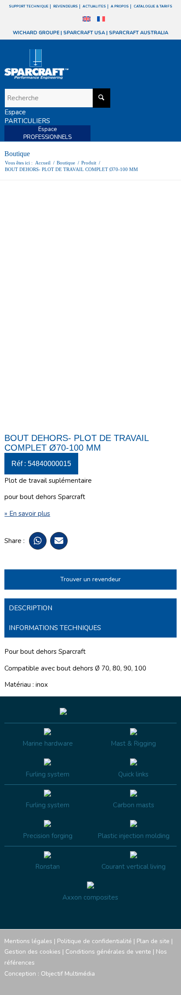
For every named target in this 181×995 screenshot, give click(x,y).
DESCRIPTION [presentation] (30, 608)
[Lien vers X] (156, 984)
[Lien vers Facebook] (117, 984)
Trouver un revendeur (90, 579)
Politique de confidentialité (94, 941)
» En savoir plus (27, 513)
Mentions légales (28, 941)
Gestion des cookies (32, 952)
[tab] (90, 608)
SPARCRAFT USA (84, 32)
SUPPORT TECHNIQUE (28, 6)
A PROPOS (120, 6)
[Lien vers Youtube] (143, 984)
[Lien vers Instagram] (130, 984)
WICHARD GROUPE (36, 32)
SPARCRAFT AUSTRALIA (138, 32)
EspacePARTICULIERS (27, 116)
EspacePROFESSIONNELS (47, 133)
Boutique (17, 153)
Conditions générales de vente (108, 952)
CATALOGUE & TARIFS (153, 6)
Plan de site (153, 941)
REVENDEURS (65, 6)
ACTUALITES (94, 6)
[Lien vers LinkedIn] (170, 984)
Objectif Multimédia (68, 973)
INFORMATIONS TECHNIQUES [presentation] (55, 627)
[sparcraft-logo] (73, 64)
